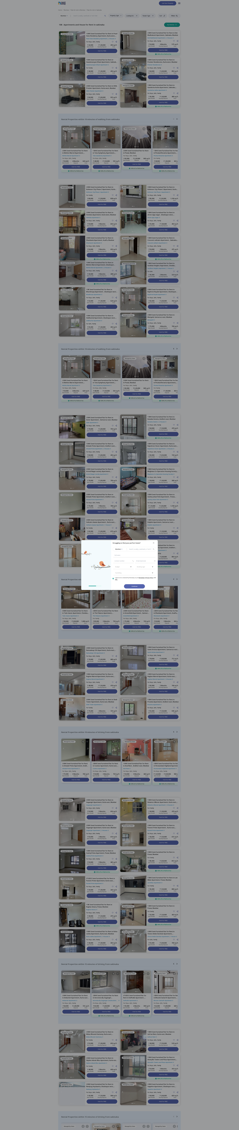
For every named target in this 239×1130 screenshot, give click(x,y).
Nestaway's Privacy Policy (146, 577)
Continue (134, 586)
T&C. (116, 579)
